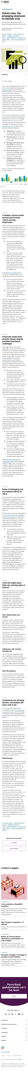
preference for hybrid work (12, 272)
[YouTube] (19, 1014)
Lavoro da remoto (7, 34)
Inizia (14, 996)
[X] (15, 1014)
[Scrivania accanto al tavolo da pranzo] (14, 887)
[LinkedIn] (6, 1014)
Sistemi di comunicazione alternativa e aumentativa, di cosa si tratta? (12, 939)
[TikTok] (22, 1014)
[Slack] (5, 2)
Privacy (3, 1055)
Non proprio (14, 848)
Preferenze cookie (17, 1055)
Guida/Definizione (11, 37)
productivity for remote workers (11, 360)
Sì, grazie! (14, 842)
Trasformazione (7, 9)
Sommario (4, 74)
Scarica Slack (4, 1052)
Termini (9, 1055)
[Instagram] (9, 1014)
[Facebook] (12, 1014)
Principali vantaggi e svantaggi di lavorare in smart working (13, 956)
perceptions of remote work (10, 126)
